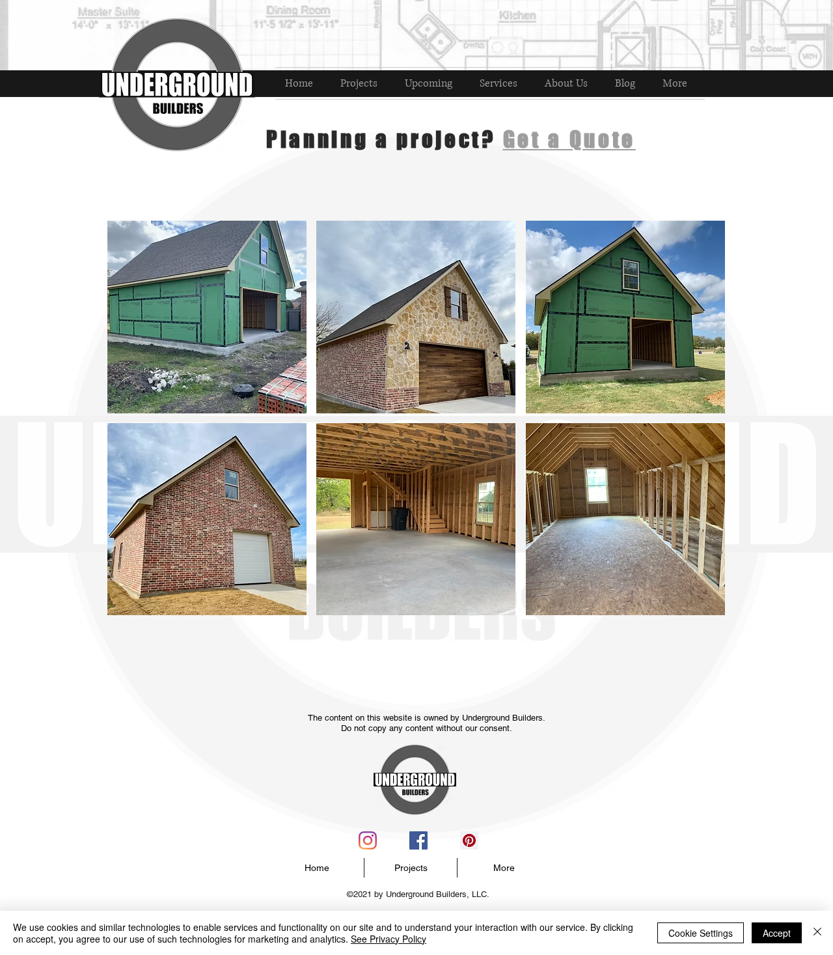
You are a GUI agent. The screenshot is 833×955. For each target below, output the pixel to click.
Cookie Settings (700, 932)
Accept (777, 932)
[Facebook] (418, 840)
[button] (207, 317)
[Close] (817, 933)
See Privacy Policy (388, 938)
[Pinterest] (469, 840)
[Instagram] (368, 840)
